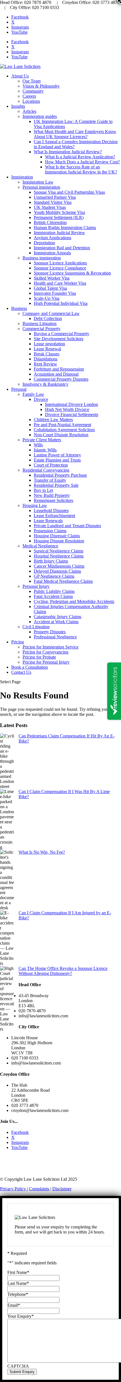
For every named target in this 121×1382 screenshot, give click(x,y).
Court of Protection (51, 465)
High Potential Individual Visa (61, 303)
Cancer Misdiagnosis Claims (59, 566)
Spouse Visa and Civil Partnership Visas (69, 192)
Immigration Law (38, 182)
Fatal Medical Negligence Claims (63, 581)
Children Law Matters (53, 419)
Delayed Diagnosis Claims (57, 571)
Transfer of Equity (50, 480)
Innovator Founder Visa (55, 293)
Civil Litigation (36, 626)
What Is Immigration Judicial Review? (68, 151)
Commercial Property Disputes (61, 379)
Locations (31, 101)
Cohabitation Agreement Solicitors (64, 429)
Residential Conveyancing (46, 470)
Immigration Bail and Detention (62, 247)
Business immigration (42, 257)
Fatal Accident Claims (53, 596)
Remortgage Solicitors (53, 500)
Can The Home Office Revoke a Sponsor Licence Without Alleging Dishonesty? (63, 971)
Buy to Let (43, 490)
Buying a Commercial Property (61, 333)
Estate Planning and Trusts (57, 460)
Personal (18, 389)
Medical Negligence (40, 545)
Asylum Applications (52, 237)
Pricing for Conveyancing (45, 652)
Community (33, 91)
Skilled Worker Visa (52, 278)
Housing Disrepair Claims (57, 535)
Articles (29, 111)
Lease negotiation (49, 343)
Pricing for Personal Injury (46, 662)
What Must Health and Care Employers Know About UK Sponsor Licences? (75, 134)
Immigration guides (40, 116)
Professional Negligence (55, 636)
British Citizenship (50, 222)
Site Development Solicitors (58, 338)
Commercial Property (41, 328)
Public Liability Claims (54, 591)
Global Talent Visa (50, 288)
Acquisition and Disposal (56, 374)
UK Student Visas (50, 207)
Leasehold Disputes (51, 510)
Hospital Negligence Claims (59, 556)
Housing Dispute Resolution (59, 540)
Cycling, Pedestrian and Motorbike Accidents (74, 601)
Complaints (39, 1188)
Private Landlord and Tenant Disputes (67, 525)
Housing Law (35, 505)
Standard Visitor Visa (52, 202)
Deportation (44, 242)
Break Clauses (46, 353)
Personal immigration (41, 187)
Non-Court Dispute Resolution (61, 434)
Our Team (32, 81)
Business (19, 308)
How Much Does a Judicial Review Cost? (82, 161)
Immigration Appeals (52, 252)
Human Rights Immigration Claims (65, 227)
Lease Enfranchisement (54, 515)
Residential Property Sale (56, 485)
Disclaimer (61, 1188)
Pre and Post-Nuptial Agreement (62, 424)
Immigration (22, 177)
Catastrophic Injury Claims (57, 616)
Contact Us (21, 672)
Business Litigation (40, 323)
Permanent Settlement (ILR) (59, 217)
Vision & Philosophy (41, 86)
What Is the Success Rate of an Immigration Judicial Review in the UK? (81, 169)
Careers (29, 96)
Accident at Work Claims (56, 621)
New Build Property (52, 495)
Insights (18, 106)
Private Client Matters (42, 439)
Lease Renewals (48, 520)
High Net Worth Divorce (67, 409)
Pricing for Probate (39, 657)
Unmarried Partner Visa (55, 197)
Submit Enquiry (22, 1372)
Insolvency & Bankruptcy (45, 384)
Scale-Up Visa (46, 298)
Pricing (17, 641)
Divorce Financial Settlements (71, 414)
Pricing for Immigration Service (51, 647)
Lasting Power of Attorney (57, 455)
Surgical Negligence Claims (58, 551)
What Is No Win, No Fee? (42, 852)
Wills (38, 444)
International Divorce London (71, 404)
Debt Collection (48, 318)
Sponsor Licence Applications (60, 263)
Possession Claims (50, 530)
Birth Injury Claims (51, 561)
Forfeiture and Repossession (59, 369)
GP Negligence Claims (54, 576)
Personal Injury (36, 586)
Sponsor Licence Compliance (60, 268)
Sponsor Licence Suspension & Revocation (72, 273)
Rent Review (45, 364)
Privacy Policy (13, 1188)
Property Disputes (50, 631)
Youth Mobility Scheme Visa (59, 212)
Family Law (33, 394)
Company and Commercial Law (51, 313)
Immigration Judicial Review (59, 232)
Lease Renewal (47, 348)
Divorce (41, 399)
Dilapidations (45, 359)
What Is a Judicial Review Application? (80, 156)
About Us (20, 76)
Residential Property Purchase (60, 475)
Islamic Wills (45, 449)
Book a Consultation (29, 667)
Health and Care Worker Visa (60, 283)
